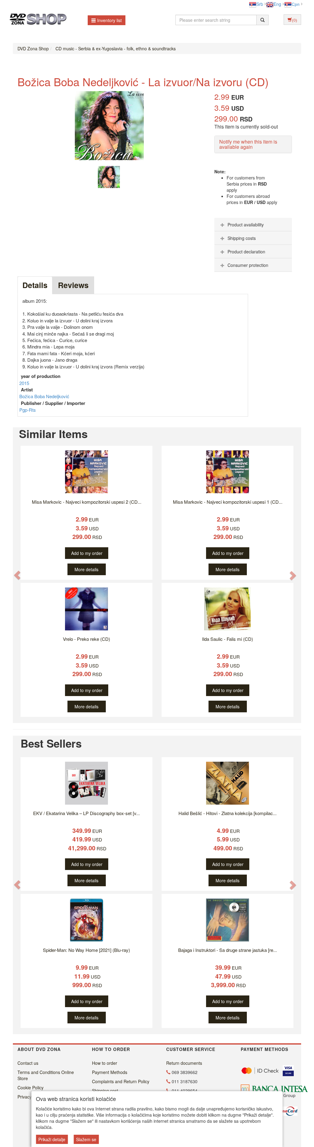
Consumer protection (248, 265)
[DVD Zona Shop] (36, 20)
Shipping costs (242, 238)
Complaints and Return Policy (120, 1081)
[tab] (253, 224)
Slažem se (86, 1139)
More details (86, 569)
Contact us (27, 1063)
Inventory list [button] (109, 20)
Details (35, 285)
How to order (104, 1063)
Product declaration (246, 251)
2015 (24, 383)
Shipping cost (105, 1090)
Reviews (73, 285)
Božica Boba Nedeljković (44, 396)
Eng (277, 4)
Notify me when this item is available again (248, 144)
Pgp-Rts (27, 409)
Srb (259, 4)
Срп (296, 4)
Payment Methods (109, 1072)
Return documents (184, 1063)
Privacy (24, 1097)
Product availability (246, 224)
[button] (17, 575)
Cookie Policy (30, 1087)
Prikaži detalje (51, 1139)
